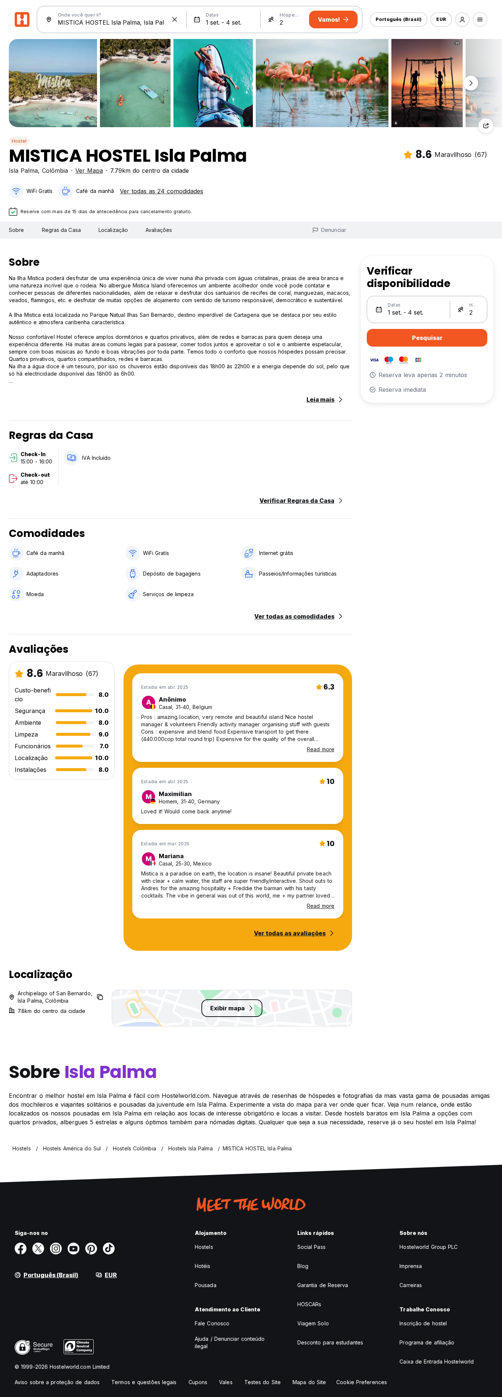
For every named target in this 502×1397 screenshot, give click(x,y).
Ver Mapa (89, 170)
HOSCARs (309, 1304)
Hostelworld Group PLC (428, 1247)
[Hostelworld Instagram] (56, 1248)
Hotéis (203, 1266)
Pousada (205, 1285)
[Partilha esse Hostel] (485, 125)
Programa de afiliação (426, 1342)
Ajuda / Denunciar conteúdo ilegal (230, 1342)
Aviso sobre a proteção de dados (57, 1382)
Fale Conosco (212, 1323)
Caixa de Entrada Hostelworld (436, 1361)
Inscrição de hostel (423, 1323)
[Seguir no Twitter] (38, 1248)
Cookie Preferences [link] (361, 1382)
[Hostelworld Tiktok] (109, 1248)
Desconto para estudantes (330, 1342)
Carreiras (410, 1285)
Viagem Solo (313, 1323)
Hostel (19, 141)
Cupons (198, 1382)
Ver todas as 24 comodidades (161, 191)
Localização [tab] (113, 230)
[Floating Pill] (470, 83)
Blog (302, 1266)
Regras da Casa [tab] (61, 230)
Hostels (204, 1247)
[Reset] (174, 19)
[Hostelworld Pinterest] (91, 1248)
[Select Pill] (462, 19)
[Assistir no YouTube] (73, 1248)
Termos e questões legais (143, 1382)
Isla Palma (23, 170)
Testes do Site (262, 1382)
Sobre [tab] (16, 230)
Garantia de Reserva (322, 1285)
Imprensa (410, 1266)
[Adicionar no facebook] (20, 1248)
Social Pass (311, 1247)
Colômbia (55, 170)
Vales (226, 1382)
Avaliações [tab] (159, 230)
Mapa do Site (309, 1382)
